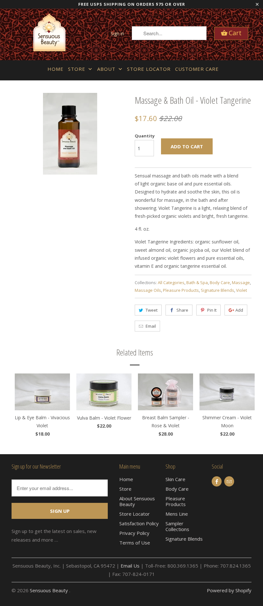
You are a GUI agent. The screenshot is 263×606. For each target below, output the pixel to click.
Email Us (130, 565)
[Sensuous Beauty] (49, 34)
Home (55, 69)
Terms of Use (134, 542)
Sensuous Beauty (49, 590)
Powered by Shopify (229, 590)
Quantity (145, 136)
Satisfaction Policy (139, 523)
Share (182, 310)
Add (239, 310)
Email (151, 326)
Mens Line (176, 514)
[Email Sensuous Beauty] (229, 481)
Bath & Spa (197, 282)
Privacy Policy (134, 533)
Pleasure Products (181, 290)
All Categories (171, 282)
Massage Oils (148, 290)
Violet (241, 290)
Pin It (211, 310)
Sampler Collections (177, 526)
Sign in (117, 33)
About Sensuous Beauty (137, 501)
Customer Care (197, 69)
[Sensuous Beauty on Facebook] (217, 481)
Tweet (151, 310)
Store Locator (149, 69)
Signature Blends (217, 290)
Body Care (220, 282)
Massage (241, 282)
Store (77, 69)
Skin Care (175, 479)
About (107, 69)
